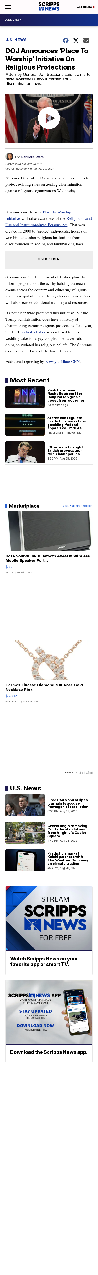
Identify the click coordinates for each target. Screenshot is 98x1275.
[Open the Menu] (7, 6)
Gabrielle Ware (32, 157)
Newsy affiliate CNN (62, 361)
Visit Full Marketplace (78, 506)
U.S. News (16, 40)
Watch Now (85, 7)
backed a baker (33, 332)
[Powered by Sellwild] (86, 772)
